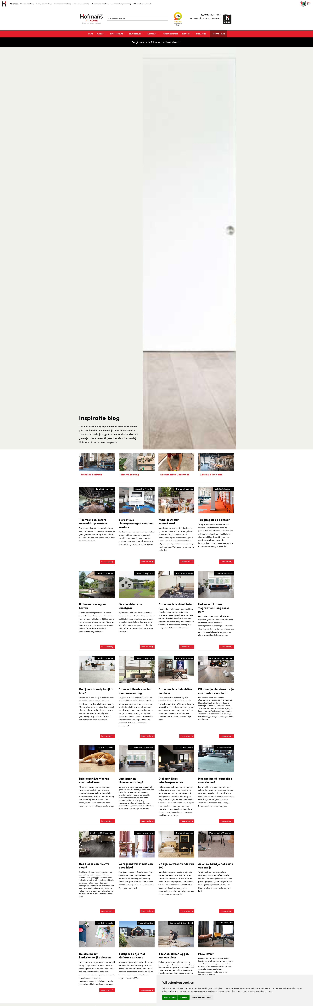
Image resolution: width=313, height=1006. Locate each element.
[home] (91, 19)
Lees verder (106, 561)
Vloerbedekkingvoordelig (121, 4)
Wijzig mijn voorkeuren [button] (202, 997)
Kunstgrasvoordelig (43, 4)
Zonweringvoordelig (81, 4)
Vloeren (100, 34)
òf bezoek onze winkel (142, 4)
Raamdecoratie (116, 34)
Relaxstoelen (135, 34)
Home (90, 34)
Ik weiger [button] (184, 997)
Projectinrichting (170, 34)
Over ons (186, 34)
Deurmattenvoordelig (100, 4)
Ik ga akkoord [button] (170, 997)
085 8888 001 (215, 15)
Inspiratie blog (218, 34)
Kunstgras (151, 34)
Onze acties (201, 34)
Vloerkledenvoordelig (62, 4)
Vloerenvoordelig (27, 4)
